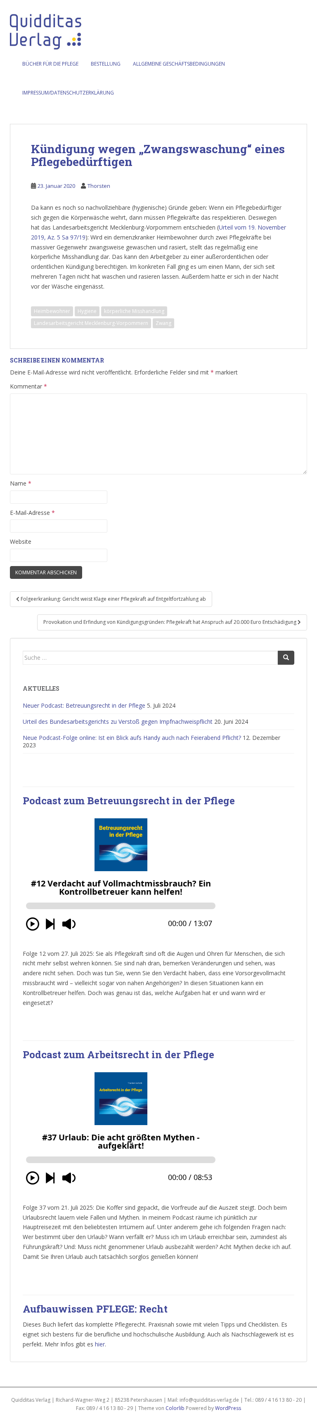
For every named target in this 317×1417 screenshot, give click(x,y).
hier (100, 1344)
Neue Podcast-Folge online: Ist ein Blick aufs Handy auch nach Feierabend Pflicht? (132, 738)
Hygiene (87, 311)
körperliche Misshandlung (134, 311)
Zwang (163, 323)
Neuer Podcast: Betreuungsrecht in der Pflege (84, 705)
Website (20, 541)
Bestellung (106, 63)
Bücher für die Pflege (50, 63)
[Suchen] (286, 658)
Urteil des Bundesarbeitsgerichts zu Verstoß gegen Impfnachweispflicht (118, 721)
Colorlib (175, 1408)
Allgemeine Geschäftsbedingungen (179, 63)
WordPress (228, 1408)
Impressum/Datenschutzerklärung (68, 92)
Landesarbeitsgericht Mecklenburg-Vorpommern (91, 323)
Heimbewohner (52, 311)
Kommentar (28, 386)
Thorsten (99, 186)
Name (20, 483)
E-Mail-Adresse (32, 513)
